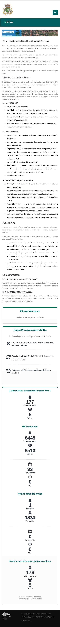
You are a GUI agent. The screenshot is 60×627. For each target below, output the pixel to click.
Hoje (30, 485)
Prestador (29, 521)
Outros (30, 418)
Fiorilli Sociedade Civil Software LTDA (36, 614)
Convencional (30, 405)
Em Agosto (30, 473)
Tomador (30, 509)
